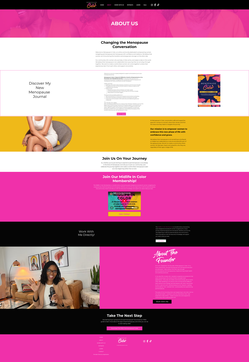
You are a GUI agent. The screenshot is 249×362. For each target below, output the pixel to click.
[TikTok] (158, 5)
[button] (124, 328)
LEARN (101, 348)
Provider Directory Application (101, 354)
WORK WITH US (101, 343)
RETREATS (101, 346)
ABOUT (101, 340)
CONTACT (101, 351)
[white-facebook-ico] (155, 5)
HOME (101, 337)
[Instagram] (152, 5)
